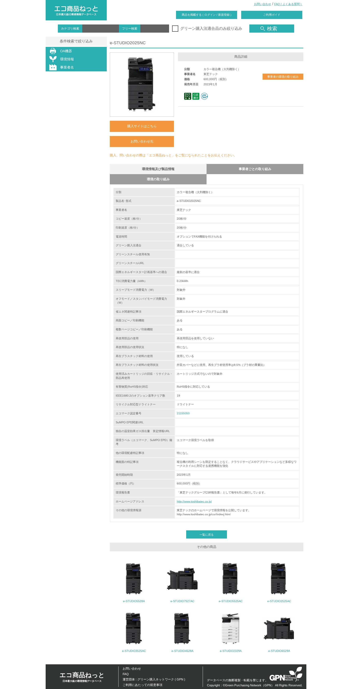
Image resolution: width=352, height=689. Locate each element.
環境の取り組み (158, 179)
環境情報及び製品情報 (158, 169)
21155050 (183, 413)
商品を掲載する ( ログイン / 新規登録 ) (206, 14)
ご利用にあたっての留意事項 (142, 685)
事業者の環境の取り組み (283, 76)
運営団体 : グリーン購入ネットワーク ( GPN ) (154, 679)
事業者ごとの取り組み (255, 169)
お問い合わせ (262, 4)
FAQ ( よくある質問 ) (288, 4)
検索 (272, 28)
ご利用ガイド (271, 14)
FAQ (126, 674)
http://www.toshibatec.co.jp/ (194, 501)
